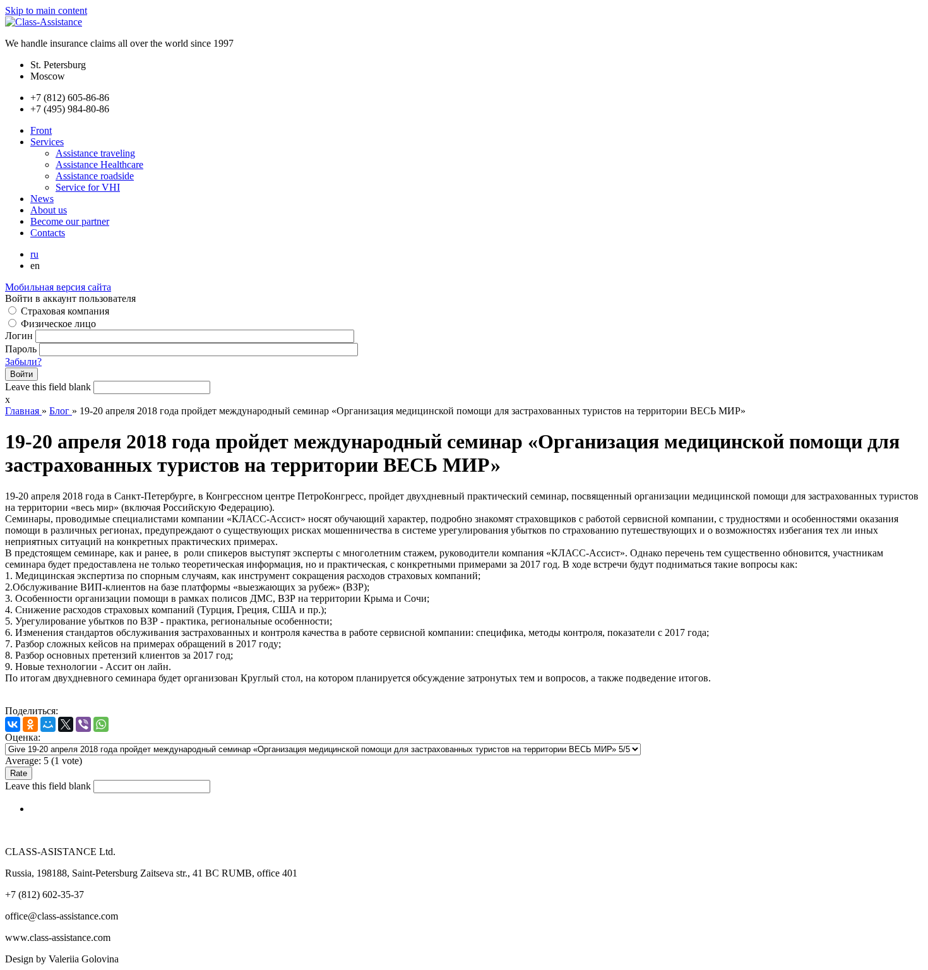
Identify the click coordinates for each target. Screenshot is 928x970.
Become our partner (69, 221)
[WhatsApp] (101, 724)
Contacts (47, 232)
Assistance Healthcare (99, 164)
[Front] (43, 21)
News (42, 198)
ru (34, 254)
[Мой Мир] (48, 724)
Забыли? (23, 361)
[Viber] (83, 724)
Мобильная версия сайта (58, 287)
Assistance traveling (95, 153)
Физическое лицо (58, 323)
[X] (65, 724)
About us (48, 210)
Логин (20, 335)
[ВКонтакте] (12, 724)
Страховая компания (65, 311)
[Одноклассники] (30, 724)
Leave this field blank (49, 386)
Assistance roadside (95, 176)
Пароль (22, 349)
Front (41, 130)
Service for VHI (88, 187)
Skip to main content (46, 10)
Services (47, 141)
